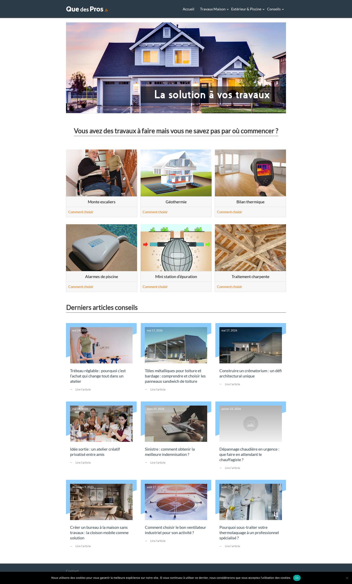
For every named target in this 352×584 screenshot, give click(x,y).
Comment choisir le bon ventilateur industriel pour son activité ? (176, 517)
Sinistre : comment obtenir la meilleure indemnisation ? (176, 438)
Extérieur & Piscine (246, 9)
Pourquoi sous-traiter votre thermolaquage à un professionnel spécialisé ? (250, 517)
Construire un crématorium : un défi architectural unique (250, 360)
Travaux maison (213, 9)
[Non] (347, 578)
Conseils (274, 9)
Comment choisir (81, 212)
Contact (72, 571)
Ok (297, 577)
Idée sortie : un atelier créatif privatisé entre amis (101, 438)
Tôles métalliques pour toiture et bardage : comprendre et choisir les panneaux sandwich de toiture (176, 360)
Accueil (188, 9)
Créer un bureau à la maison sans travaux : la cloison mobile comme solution (101, 517)
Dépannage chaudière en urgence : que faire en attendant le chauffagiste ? (250, 438)
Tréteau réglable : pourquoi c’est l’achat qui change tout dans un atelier (101, 360)
